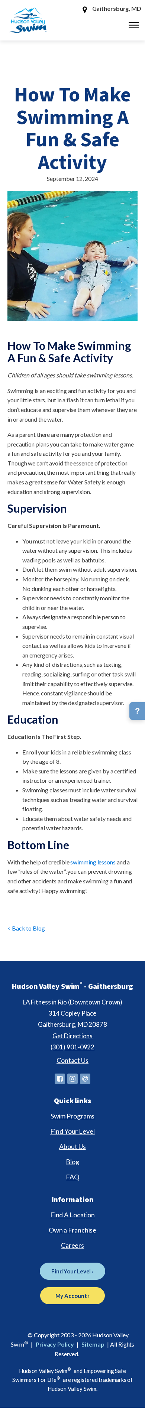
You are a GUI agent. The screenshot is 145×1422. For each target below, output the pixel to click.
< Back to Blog (26, 928)
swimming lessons (92, 862)
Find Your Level (72, 1131)
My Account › (72, 1295)
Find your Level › (72, 1271)
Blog (72, 1162)
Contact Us (72, 1060)
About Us (72, 1146)
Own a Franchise (73, 1230)
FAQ (72, 1177)
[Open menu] (133, 25)
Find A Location (72, 1215)
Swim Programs (73, 1116)
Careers (72, 1245)
